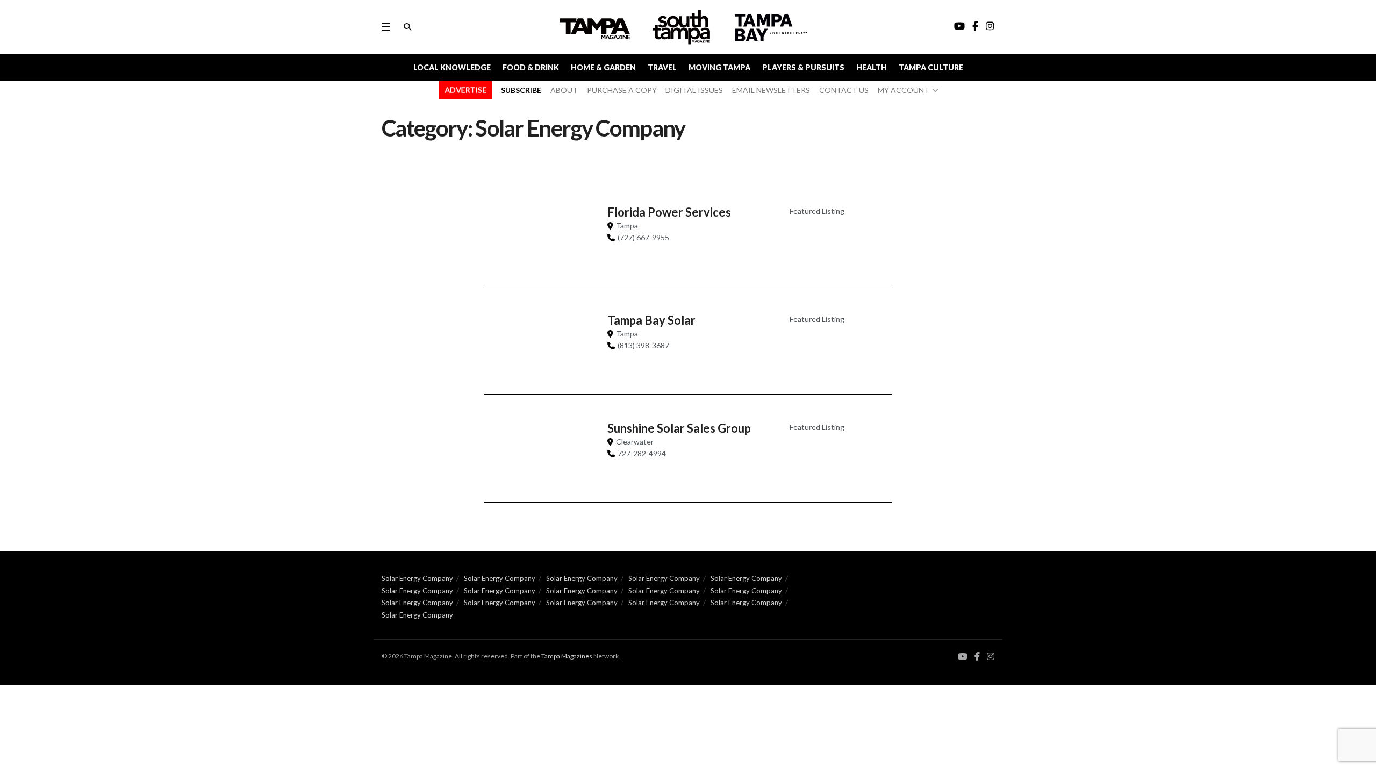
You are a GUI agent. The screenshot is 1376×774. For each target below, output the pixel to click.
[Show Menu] (386, 27)
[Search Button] (407, 27)
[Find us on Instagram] (990, 656)
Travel (662, 67)
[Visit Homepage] (682, 27)
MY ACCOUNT (903, 90)
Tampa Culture (931, 67)
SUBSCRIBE (521, 90)
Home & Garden (603, 67)
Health (871, 67)
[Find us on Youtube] (963, 656)
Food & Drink (531, 67)
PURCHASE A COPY (622, 90)
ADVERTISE (465, 90)
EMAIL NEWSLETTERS (771, 90)
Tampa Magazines (566, 656)
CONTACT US (844, 90)
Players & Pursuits (803, 67)
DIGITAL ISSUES (694, 90)
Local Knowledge (452, 67)
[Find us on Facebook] (977, 656)
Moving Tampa (719, 67)
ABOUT (564, 90)
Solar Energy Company (417, 578)
